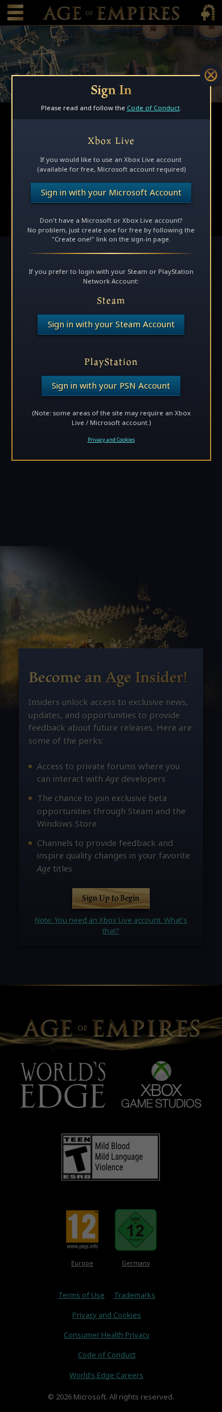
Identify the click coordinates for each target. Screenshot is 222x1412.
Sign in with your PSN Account (111, 385)
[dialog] (111, 268)
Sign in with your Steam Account (111, 324)
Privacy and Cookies (111, 440)
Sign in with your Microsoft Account (111, 192)
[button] (211, 75)
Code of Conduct (153, 108)
